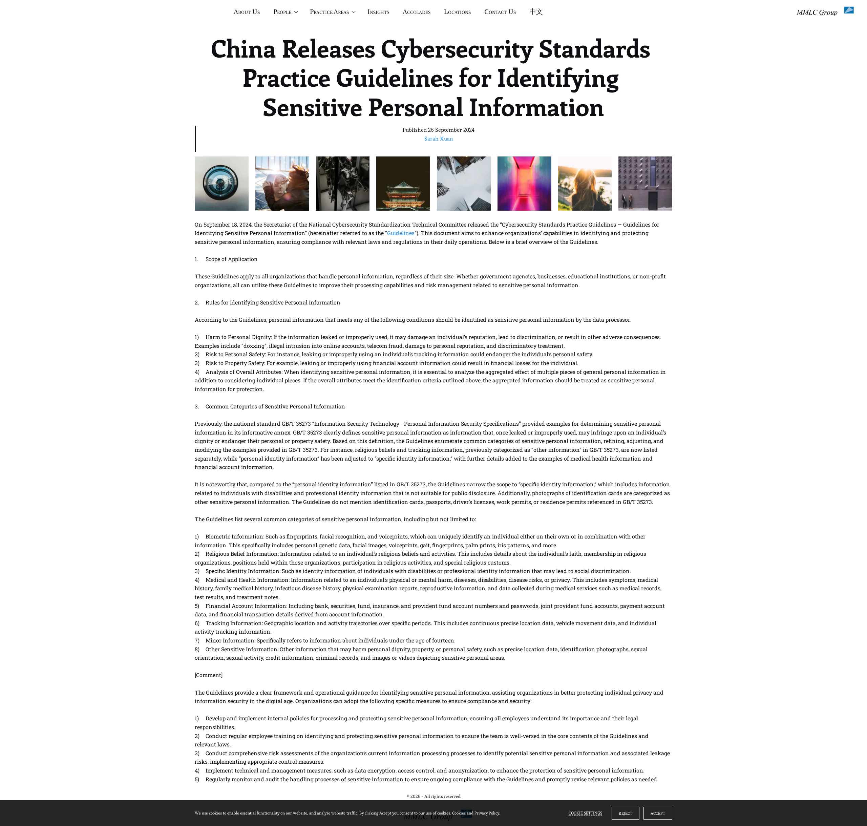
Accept (658, 813)
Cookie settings (585, 813)
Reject (625, 813)
